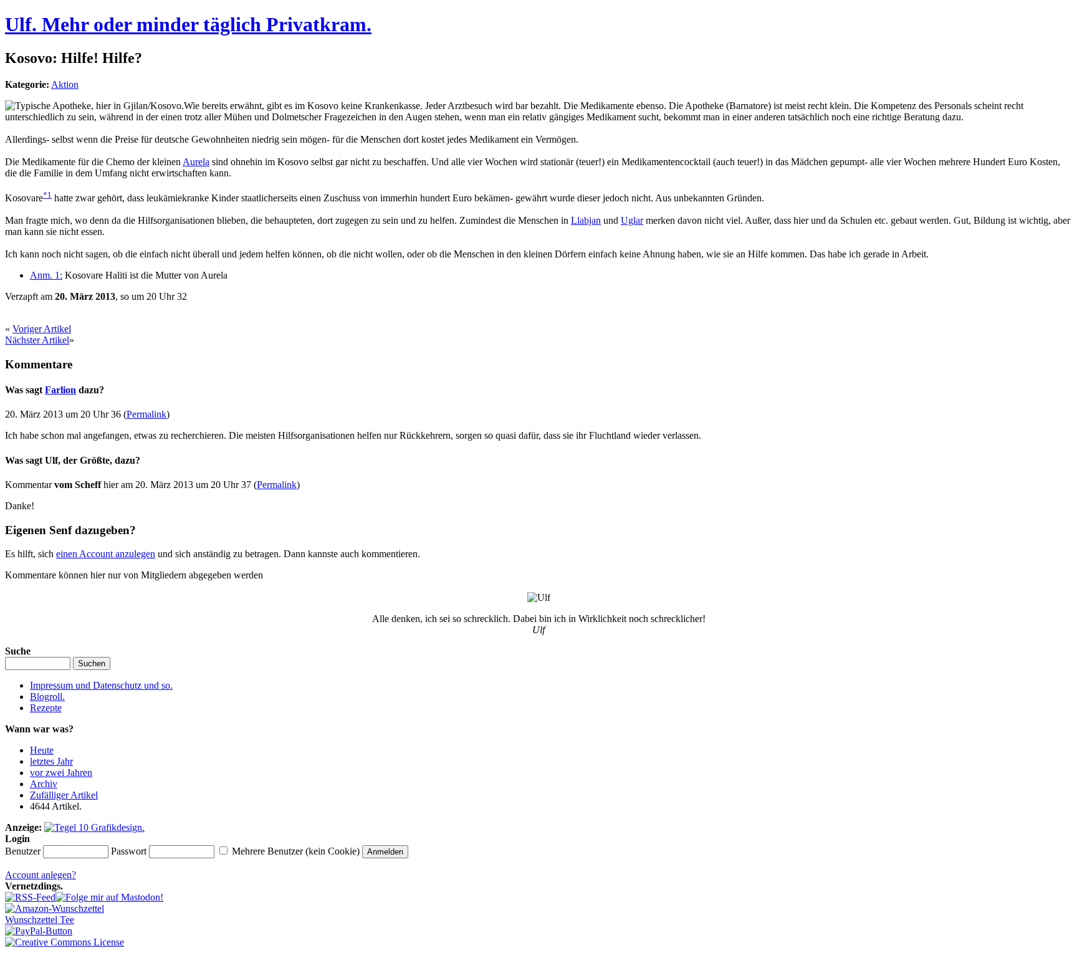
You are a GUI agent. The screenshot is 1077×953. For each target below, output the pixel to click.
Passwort (128, 851)
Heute (42, 750)
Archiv (43, 783)
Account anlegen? (40, 874)
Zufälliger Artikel (64, 795)
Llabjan (586, 220)
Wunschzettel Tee (39, 919)
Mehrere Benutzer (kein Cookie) (296, 851)
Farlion (60, 390)
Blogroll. (47, 696)
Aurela (196, 161)
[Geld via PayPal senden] (38, 931)
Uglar (632, 220)
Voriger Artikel (41, 328)
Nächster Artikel (37, 340)
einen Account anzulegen (105, 553)
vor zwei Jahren (61, 772)
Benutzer (23, 851)
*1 (47, 194)
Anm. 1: (46, 275)
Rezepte (46, 707)
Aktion (65, 84)
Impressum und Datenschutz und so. (101, 685)
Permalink (146, 414)
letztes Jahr (51, 761)
